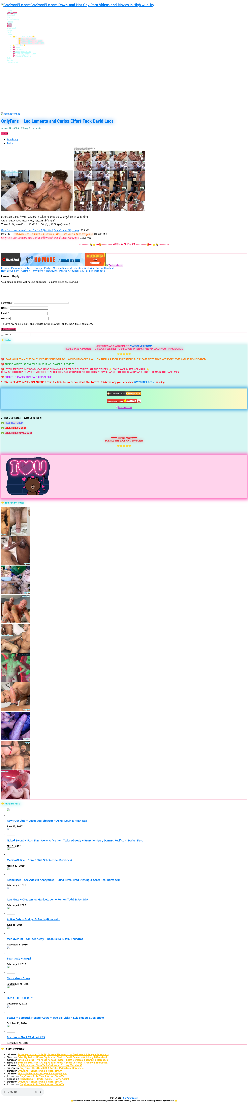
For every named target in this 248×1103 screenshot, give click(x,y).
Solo (9, 58)
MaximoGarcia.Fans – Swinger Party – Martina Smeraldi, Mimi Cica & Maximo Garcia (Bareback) (58, 268)
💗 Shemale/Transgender (24, 54)
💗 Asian (16, 47)
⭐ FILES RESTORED (27, 39)
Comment (7, 303)
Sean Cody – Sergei (19, 958)
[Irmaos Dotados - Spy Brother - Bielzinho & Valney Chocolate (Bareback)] (15, 651)
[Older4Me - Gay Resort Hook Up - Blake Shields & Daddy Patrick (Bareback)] (15, 622)
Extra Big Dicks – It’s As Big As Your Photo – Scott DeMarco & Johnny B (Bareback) (63, 1054)
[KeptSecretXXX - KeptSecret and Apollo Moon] (15, 593)
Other (9, 34)
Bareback (11, 15)
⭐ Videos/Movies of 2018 (30, 41)
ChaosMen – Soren (18, 978)
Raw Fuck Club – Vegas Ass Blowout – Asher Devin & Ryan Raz (47, 820)
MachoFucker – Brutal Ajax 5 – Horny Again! (42, 1073)
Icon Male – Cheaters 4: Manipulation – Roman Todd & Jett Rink (47, 899)
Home (9, 11)
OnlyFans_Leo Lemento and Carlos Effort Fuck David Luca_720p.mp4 (40, 230)
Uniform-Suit (13, 62)
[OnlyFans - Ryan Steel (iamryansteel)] (15, 535)
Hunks (9, 26)
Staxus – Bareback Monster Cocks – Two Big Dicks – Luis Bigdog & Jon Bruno (55, 1017)
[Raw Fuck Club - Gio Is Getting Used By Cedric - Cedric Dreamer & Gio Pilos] (15, 710)
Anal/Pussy (12, 13)
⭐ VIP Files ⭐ (19, 45)
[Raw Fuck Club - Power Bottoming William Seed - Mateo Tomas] (15, 798)
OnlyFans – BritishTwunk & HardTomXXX (40, 1070)
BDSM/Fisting (13, 19)
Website (5, 318)
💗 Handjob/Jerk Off (22, 52)
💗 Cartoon (18, 49)
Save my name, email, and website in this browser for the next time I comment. (49, 324)
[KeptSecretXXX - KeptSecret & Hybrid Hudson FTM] (15, 739)
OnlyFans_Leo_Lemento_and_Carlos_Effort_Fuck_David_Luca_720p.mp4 (53, 234)
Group (9, 24)
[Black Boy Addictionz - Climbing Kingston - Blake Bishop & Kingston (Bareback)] (15, 564)
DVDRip (10, 21)
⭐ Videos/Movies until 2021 (31, 43)
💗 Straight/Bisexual (22, 56)
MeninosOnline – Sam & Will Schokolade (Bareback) (39, 860)
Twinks (10, 60)
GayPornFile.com (130, 1098)
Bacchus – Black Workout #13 (26, 1037)
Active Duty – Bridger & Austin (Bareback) (33, 919)
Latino (9, 30)
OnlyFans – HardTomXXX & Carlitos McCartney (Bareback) (50, 1065)
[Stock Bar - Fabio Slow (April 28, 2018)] (15, 681)
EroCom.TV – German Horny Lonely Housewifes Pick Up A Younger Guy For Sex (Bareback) (53, 270)
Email (5, 313)
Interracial (11, 28)
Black (9, 17)
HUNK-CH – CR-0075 (20, 998)
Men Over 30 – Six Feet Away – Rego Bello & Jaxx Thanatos (45, 939)
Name (5, 308)
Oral (9, 32)
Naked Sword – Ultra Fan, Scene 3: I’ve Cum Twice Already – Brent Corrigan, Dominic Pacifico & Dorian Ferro (75, 840)
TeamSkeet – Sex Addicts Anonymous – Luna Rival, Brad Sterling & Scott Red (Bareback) (63, 880)
